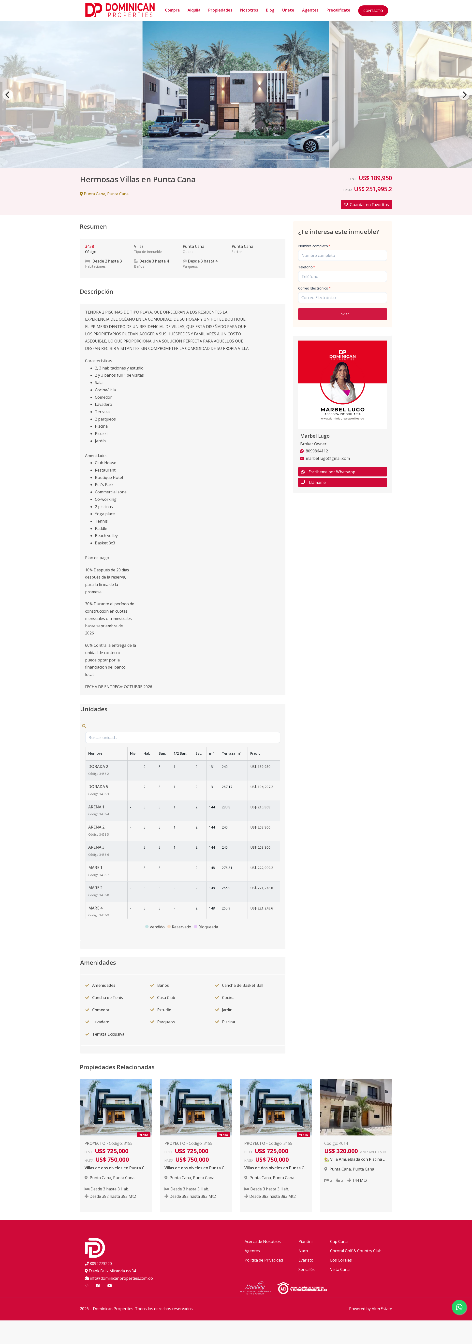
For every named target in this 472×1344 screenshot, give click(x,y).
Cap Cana (339, 1241)
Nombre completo (314, 246)
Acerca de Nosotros (263, 1241)
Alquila (194, 10)
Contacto (373, 10)
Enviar (344, 314)
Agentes (310, 10)
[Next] (464, 94)
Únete (288, 10)
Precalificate (338, 10)
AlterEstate (382, 1308)
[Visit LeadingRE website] (258, 1288)
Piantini (305, 1241)
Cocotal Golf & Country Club (356, 1250)
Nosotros (249, 10)
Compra (172, 10)
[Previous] (7, 94)
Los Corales (341, 1260)
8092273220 (101, 1263)
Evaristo (305, 1260)
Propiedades (220, 10)
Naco (303, 1250)
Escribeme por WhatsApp (332, 471)
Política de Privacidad (264, 1260)
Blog (270, 10)
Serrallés (306, 1269)
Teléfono (306, 267)
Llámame (317, 482)
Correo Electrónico (314, 288)
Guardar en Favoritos (369, 204)
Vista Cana (340, 1269)
